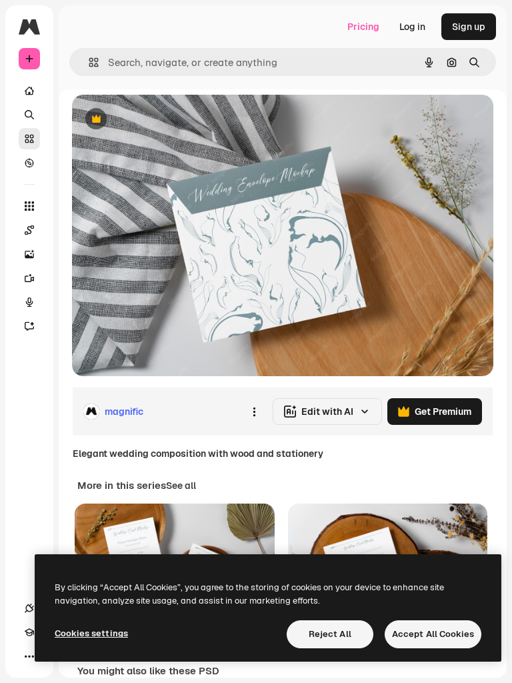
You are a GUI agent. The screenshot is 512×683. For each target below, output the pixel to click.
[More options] (254, 411)
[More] (29, 656)
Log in (412, 27)
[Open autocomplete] (88, 62)
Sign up (468, 27)
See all (181, 486)
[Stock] (29, 138)
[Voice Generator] (29, 302)
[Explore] (29, 162)
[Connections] (29, 608)
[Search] (29, 114)
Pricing (363, 27)
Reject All (330, 634)
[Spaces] (29, 230)
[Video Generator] (29, 278)
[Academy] (29, 632)
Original (157, 119)
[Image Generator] (29, 254)
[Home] (29, 90)
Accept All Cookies (433, 634)
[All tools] (29, 206)
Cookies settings (91, 633)
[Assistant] (29, 326)
